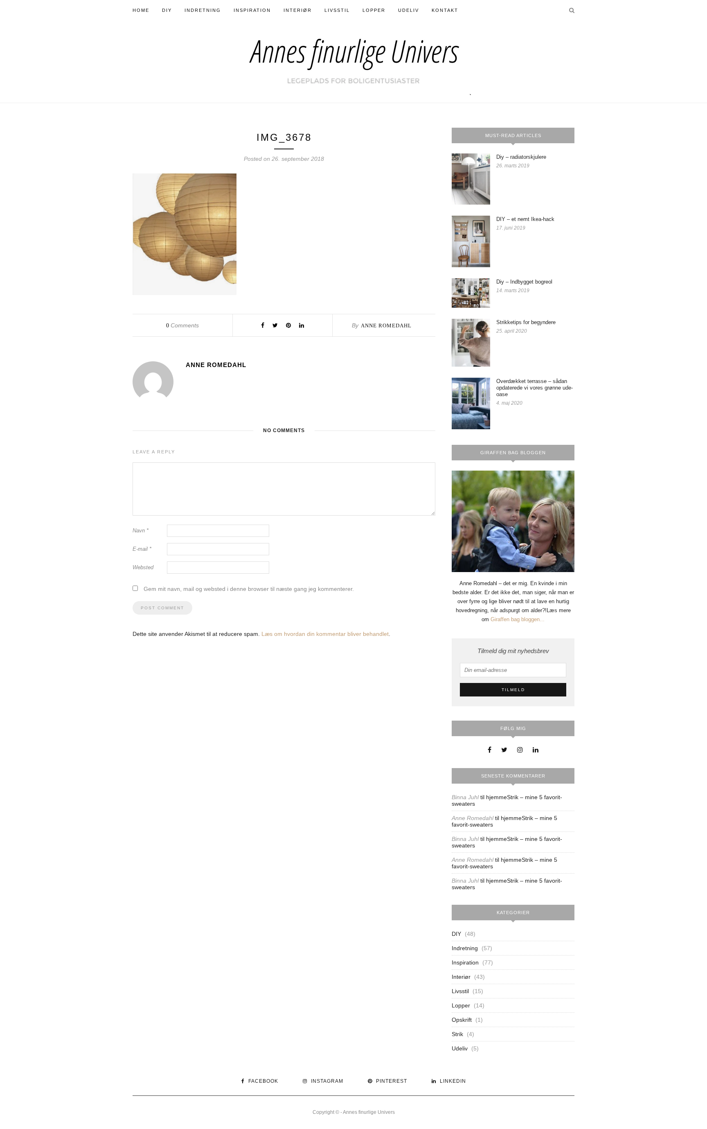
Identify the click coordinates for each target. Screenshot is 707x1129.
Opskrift (462, 1019)
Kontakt (445, 10)
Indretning (203, 10)
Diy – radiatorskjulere (521, 157)
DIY (167, 10)
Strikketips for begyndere (526, 322)
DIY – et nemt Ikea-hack (525, 219)
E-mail (142, 549)
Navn (141, 530)
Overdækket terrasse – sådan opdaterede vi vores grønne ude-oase (534, 387)
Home (141, 10)
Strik (457, 1034)
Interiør (298, 10)
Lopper (374, 10)
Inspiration (252, 10)
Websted (143, 567)
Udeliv (408, 10)
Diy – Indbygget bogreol (524, 282)
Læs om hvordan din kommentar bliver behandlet (325, 634)
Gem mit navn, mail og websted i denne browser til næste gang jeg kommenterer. (249, 589)
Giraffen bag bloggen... (518, 619)
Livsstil (337, 10)
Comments (182, 325)
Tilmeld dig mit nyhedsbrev (513, 650)
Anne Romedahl (386, 325)
